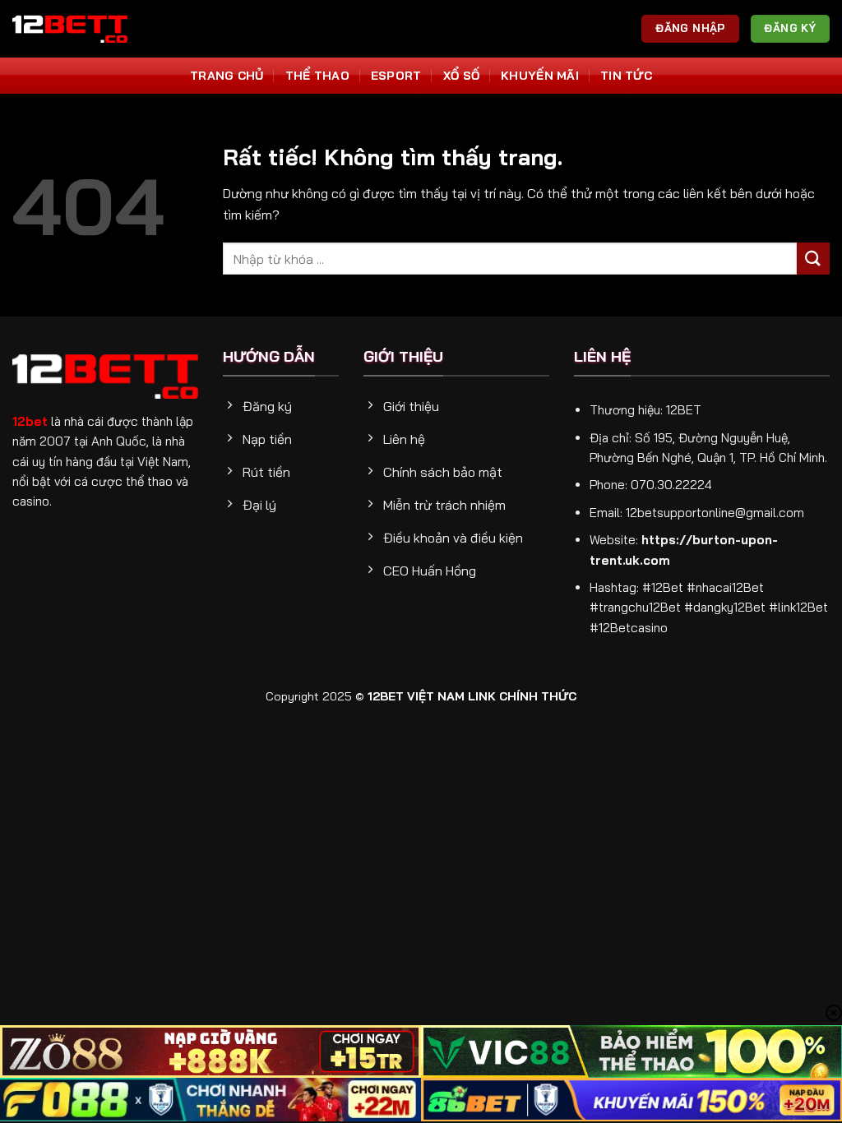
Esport (396, 75)
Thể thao (317, 75)
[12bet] (69, 29)
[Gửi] (813, 259)
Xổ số (461, 75)
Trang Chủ (227, 75)
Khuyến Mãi (540, 75)
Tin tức (626, 75)
